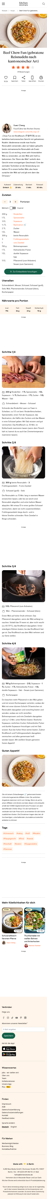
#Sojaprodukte (30, 843)
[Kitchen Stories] (23, 4)
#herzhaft (7, 843)
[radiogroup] (23, 67)
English (14, 1127)
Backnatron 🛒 (19, 224)
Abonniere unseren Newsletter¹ (14, 1023)
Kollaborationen (8, 1081)
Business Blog (7, 1146)
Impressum (6, 1104)
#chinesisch (8, 833)
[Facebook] (3, 1017)
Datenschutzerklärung (11, 1109)
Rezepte (4, 11)
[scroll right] (45, 920)
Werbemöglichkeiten (10, 1143)
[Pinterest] (21, 1017)
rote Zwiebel (18, 242)
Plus (6, 1087)
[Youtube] (16, 1017)
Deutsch (5, 1127)
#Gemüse (7, 849)
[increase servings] (15, 202)
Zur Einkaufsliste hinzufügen (25, 271)
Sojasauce (17, 221)
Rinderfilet (17, 214)
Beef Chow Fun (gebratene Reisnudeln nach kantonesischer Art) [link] (31, 11)
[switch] (13, 208)
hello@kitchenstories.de (23, 1175)
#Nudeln (36, 833)
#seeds (30, 838)
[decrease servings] (5, 202)
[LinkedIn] (25, 1017)
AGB (3, 1107)
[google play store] (23, 1054)
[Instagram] (8, 1017)
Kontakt (5, 1115)
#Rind (21, 838)
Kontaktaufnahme (9, 1149)
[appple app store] (23, 1049)
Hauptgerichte (12, 11)
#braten (18, 843)
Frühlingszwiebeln (21, 239)
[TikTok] (12, 1017)
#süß (27, 833)
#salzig (20, 833)
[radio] (13, 67)
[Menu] (3, 3)
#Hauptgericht (9, 838)
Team (4, 1078)
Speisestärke (18, 217)
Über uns (5, 1075)
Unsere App (6, 1084)
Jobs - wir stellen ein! (10, 1072)
